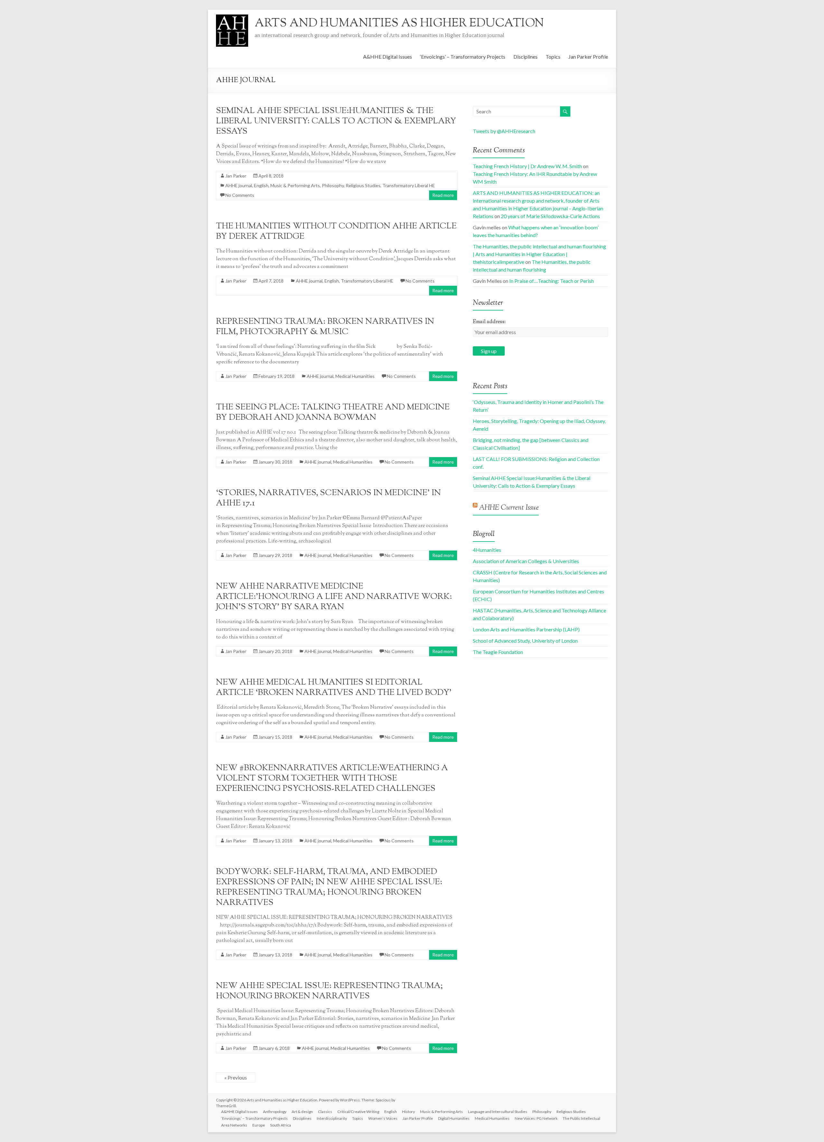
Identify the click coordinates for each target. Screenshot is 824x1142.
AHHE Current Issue (509, 508)
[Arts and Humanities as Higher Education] (232, 17)
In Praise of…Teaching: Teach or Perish (551, 281)
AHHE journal (238, 185)
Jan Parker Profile (588, 56)
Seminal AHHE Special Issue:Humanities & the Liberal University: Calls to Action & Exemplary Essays (336, 121)
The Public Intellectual (581, 1118)
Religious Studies (363, 185)
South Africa (280, 1125)
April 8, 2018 (271, 175)
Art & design (302, 1111)
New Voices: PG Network (536, 1118)
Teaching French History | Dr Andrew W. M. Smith (527, 166)
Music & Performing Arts (295, 185)
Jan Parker (235, 175)
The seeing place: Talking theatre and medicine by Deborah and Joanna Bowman (333, 412)
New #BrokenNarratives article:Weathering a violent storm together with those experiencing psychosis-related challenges (332, 778)
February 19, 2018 (276, 376)
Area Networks (234, 1125)
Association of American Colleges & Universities (526, 561)
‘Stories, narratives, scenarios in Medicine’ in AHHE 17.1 (328, 498)
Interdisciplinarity (332, 1118)
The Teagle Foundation (498, 652)
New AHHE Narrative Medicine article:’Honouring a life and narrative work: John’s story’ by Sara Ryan (334, 597)
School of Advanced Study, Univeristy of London (525, 641)
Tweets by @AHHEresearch (504, 131)
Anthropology (274, 1111)
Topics (553, 56)
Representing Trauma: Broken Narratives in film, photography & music (325, 327)
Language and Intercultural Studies (497, 1111)
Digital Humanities (454, 1118)
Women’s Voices (383, 1118)
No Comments (239, 195)
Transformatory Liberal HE (408, 185)
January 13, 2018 (275, 840)
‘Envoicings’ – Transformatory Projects (462, 56)
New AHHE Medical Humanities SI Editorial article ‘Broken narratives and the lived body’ (334, 688)
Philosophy (333, 185)
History (408, 1111)
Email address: (489, 322)
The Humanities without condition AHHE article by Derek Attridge (336, 231)
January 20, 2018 (275, 651)
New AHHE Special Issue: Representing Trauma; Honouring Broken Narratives (329, 991)
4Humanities (487, 550)
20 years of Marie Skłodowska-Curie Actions (550, 216)
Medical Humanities (355, 376)
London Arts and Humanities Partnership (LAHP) (526, 629)
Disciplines (525, 56)
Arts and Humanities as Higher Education (399, 23)
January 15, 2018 (275, 737)
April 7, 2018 (271, 280)
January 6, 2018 (274, 1048)
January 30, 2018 (275, 462)
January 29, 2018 (275, 555)
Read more (443, 195)
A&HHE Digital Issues (387, 56)
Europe (258, 1125)
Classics (325, 1111)
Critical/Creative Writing (358, 1111)
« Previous (235, 1077)
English (261, 185)
